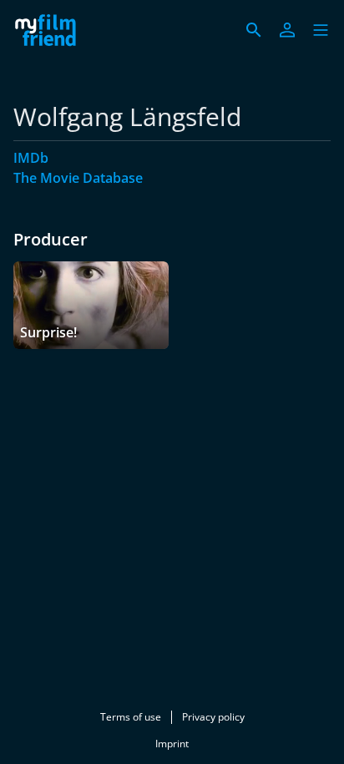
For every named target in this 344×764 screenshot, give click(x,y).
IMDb (30, 158)
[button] (320, 30)
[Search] (254, 30)
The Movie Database (78, 178)
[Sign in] (287, 30)
